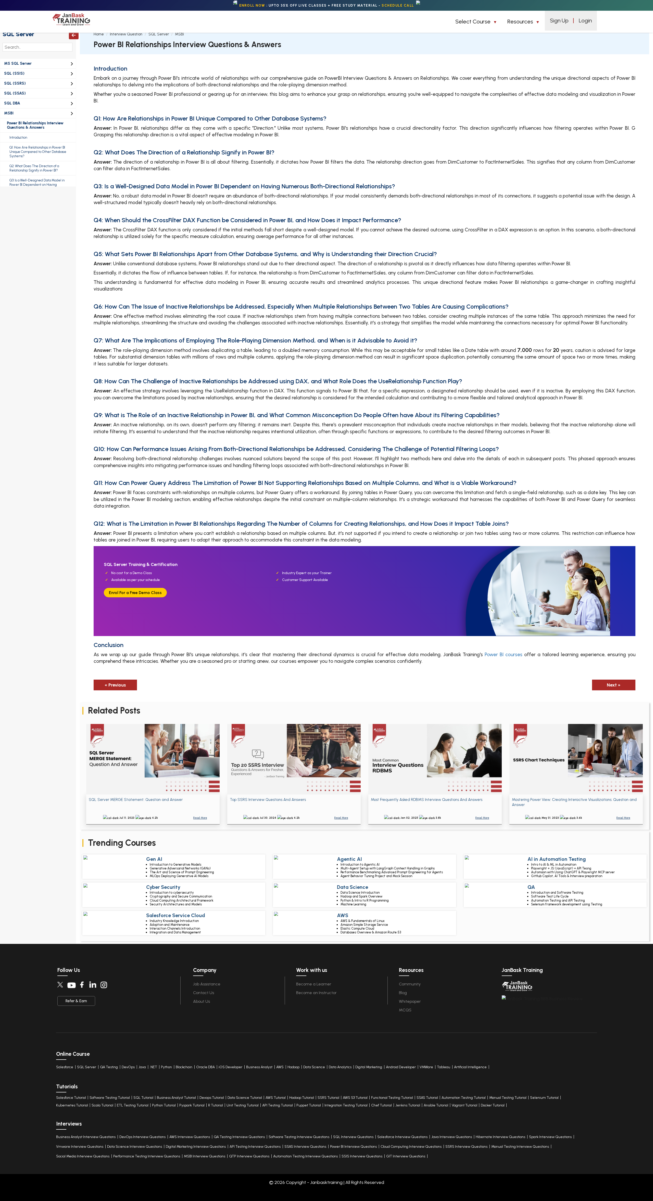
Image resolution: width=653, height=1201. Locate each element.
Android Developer (401, 1067)
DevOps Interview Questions (142, 1137)
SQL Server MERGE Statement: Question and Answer (136, 799)
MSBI (9, 113)
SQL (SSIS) (14, 73)
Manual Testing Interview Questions (520, 1146)
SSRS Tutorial (328, 1098)
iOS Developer (230, 1067)
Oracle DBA (205, 1067)
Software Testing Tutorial (110, 1098)
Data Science (314, 1067)
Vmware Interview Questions (79, 1146)
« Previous (115, 685)
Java (142, 1067)
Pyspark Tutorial (192, 1105)
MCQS (405, 1010)
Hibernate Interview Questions (500, 1137)
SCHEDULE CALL (398, 5)
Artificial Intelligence (470, 1067)
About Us (201, 1001)
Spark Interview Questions (550, 1137)
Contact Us (203, 992)
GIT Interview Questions (405, 1156)
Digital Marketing (368, 1067)
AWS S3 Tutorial (355, 1098)
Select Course (473, 21)
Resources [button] (520, 21)
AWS (280, 1067)
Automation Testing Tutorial (464, 1098)
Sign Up (559, 20)
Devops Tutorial (211, 1098)
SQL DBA (12, 103)
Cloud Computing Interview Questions (411, 1146)
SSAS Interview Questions (305, 1146)
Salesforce (64, 1067)
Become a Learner (313, 984)
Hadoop (293, 1067)
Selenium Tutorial (544, 1098)
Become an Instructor (316, 992)
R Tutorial (215, 1105)
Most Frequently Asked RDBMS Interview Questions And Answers (426, 799)
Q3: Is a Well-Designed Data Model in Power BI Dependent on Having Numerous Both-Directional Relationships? (40, 184)
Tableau (443, 1067)
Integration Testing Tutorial (346, 1105)
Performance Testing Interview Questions (146, 1156)
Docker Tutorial (493, 1105)
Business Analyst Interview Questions (86, 1137)
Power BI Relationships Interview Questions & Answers (35, 125)
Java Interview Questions (451, 1137)
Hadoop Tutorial (301, 1098)
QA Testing (109, 1067)
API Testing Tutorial (277, 1105)
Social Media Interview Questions (82, 1156)
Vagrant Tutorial (464, 1105)
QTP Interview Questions (249, 1156)
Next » (614, 685)
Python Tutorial (164, 1105)
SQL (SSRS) (15, 83)
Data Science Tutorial (245, 1098)
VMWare (426, 1067)
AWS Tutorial (276, 1098)
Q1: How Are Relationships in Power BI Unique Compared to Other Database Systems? (37, 152)
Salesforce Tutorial (71, 1098)
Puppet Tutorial (308, 1105)
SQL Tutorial (143, 1098)
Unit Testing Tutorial (243, 1105)
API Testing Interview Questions (255, 1146)
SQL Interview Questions (353, 1137)
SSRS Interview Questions (466, 1146)
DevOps (128, 1067)
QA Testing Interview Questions (239, 1137)
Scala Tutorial (102, 1105)
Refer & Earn (76, 1001)
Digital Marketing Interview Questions (196, 1146)
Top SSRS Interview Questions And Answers (268, 799)
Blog (403, 992)
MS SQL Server (18, 63)
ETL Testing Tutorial (132, 1105)
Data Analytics (340, 1067)
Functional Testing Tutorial (392, 1098)
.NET (153, 1067)
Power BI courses (503, 654)
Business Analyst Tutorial (176, 1098)
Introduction (18, 137)
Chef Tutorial (381, 1105)
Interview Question (126, 34)
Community (410, 984)
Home (99, 34)
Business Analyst (259, 1067)
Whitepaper (410, 1001)
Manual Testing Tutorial (507, 1098)
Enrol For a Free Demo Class (135, 592)
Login (585, 20)
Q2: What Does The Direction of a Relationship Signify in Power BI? (34, 168)
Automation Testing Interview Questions (305, 1156)
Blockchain (184, 1067)
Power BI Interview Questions (353, 1146)
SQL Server (18, 34)
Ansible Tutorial (436, 1105)
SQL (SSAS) (15, 93)
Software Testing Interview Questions (299, 1137)
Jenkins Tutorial (407, 1105)
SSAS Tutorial (427, 1098)
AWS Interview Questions (189, 1137)
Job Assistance (206, 984)
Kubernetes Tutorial (72, 1105)
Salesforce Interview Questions (402, 1137)
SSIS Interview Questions (362, 1156)
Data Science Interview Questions (134, 1146)
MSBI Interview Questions (204, 1156)
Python (166, 1067)
